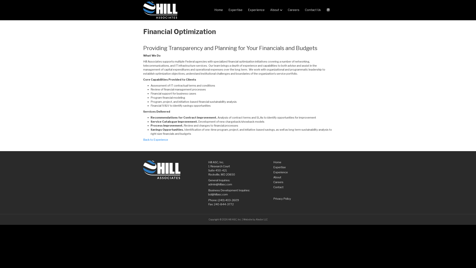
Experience (256, 10)
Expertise (235, 10)
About (274, 10)
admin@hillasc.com (220, 184)
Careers (293, 10)
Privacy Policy (282, 198)
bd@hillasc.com (218, 194)
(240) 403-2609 (228, 200)
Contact (278, 187)
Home (218, 10)
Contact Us (313, 10)
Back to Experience (155, 139)
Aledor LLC (262, 219)
